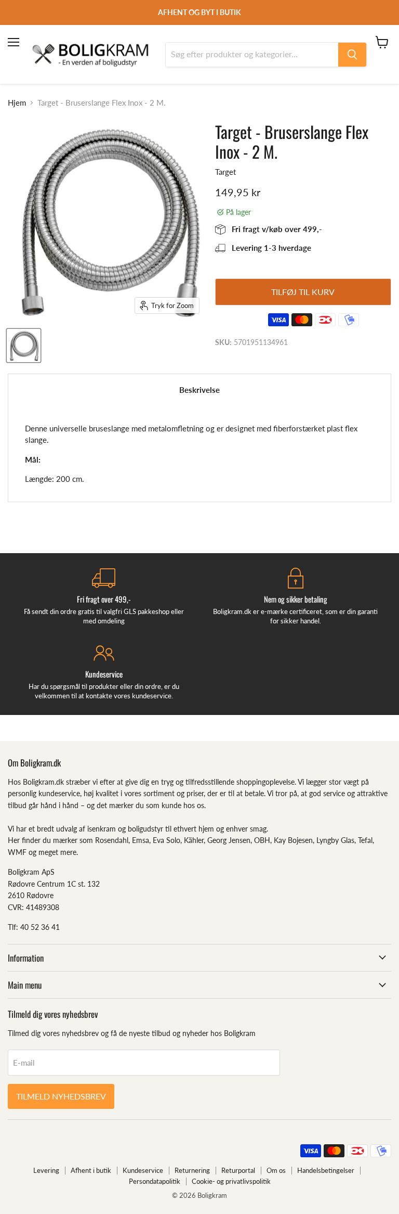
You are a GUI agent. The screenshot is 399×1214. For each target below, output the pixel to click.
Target (225, 171)
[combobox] (252, 55)
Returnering (192, 1170)
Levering (46, 1170)
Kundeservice (143, 1170)
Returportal (238, 1170)
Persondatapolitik (154, 1181)
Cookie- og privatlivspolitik (231, 1181)
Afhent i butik (91, 1170)
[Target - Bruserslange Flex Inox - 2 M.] (24, 345)
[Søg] (352, 55)
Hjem (17, 102)
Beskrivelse (199, 389)
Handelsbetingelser (325, 1170)
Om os (276, 1170)
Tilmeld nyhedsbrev (61, 1096)
